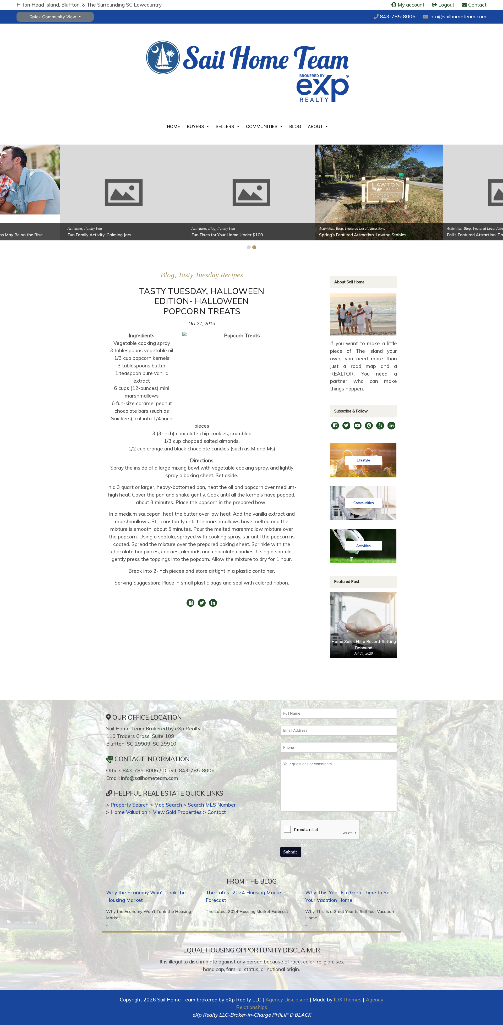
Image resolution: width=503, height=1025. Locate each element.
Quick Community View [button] (53, 16)
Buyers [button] (196, 126)
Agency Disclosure (286, 999)
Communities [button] (262, 126)
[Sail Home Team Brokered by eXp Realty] (247, 71)
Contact (216, 812)
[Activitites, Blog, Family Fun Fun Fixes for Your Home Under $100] (188, 192)
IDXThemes (348, 999)
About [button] (316, 126)
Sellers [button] (226, 126)
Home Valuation (129, 812)
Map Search (168, 805)
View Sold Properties (177, 812)
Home (173, 126)
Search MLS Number (212, 805)
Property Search (130, 805)
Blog (295, 126)
